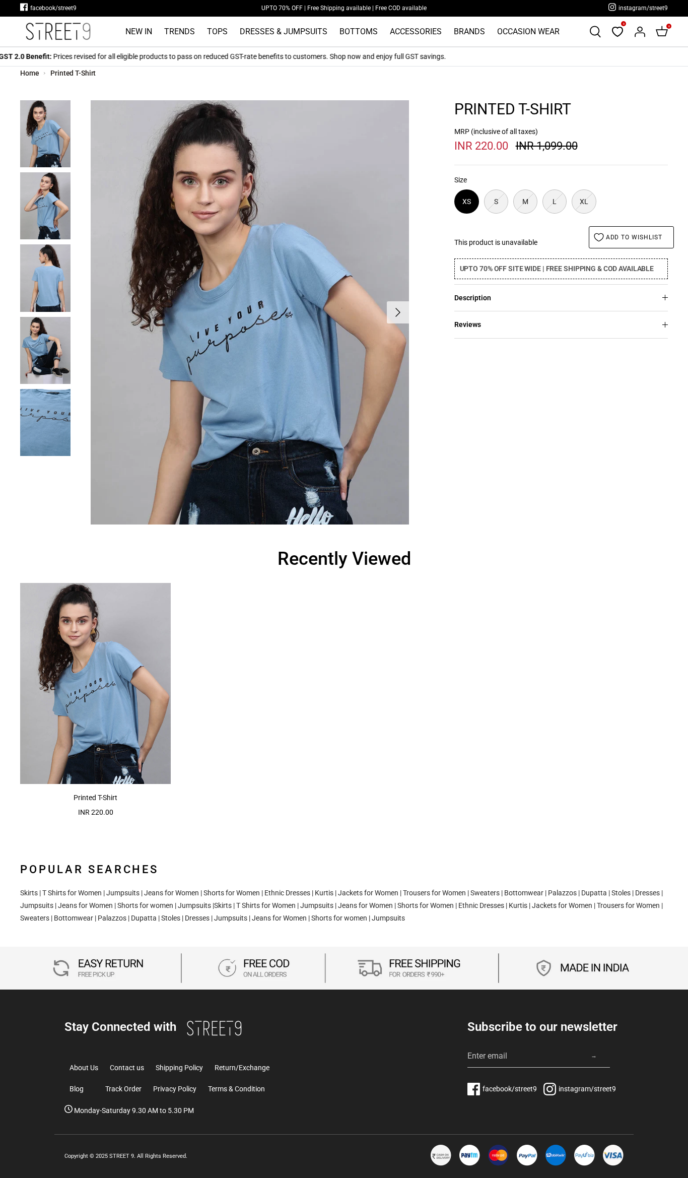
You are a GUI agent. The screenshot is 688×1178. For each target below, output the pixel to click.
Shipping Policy (179, 1068)
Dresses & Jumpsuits (283, 31)
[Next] (398, 312)
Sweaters (485, 893)
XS (466, 202)
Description (472, 298)
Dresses (647, 893)
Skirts (29, 893)
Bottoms (358, 31)
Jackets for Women (368, 893)
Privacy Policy (174, 1089)
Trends (179, 31)
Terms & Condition (236, 1089)
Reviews (467, 324)
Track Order (123, 1089)
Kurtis (324, 893)
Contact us (127, 1068)
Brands (469, 31)
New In (138, 31)
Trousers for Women (434, 893)
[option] (250, 312)
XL (584, 202)
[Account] (640, 32)
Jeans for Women (171, 893)
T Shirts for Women (72, 893)
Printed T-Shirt (73, 73)
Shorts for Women (231, 893)
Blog (77, 1089)
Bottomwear (523, 893)
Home (29, 73)
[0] (617, 32)
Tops (217, 31)
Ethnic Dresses (287, 893)
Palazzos (562, 893)
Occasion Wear (528, 31)
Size (460, 180)
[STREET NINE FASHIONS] (58, 31)
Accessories (416, 31)
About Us (84, 1068)
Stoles (621, 893)
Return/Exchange (242, 1068)
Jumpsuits (123, 893)
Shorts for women (145, 905)
